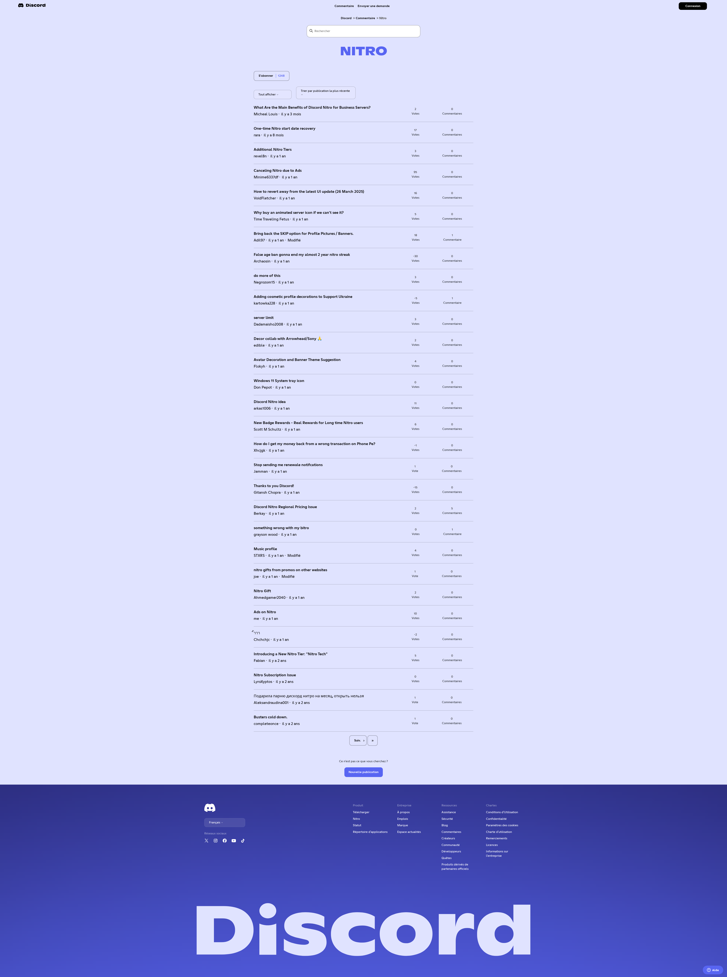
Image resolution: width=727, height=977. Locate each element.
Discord (346, 18)
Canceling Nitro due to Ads (278, 171)
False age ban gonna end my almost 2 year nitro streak (302, 255)
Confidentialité (496, 818)
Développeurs (451, 851)
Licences (492, 845)
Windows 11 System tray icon (279, 381)
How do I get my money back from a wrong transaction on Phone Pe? (314, 444)
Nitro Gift (262, 591)
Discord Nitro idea (270, 402)
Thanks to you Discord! (274, 486)
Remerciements (496, 838)
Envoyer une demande (374, 6)
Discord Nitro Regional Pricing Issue (285, 507)
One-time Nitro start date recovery (284, 128)
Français (215, 822)
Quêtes (447, 858)
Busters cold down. (270, 717)
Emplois (402, 818)
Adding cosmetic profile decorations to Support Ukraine (303, 297)
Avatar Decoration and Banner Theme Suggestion (297, 360)
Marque (402, 825)
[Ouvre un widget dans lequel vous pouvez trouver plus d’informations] (713, 970)
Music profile (265, 549)
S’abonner (266, 75)
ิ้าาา (257, 633)
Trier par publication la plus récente (325, 90)
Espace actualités (409, 831)
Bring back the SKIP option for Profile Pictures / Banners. (303, 234)
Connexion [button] (692, 6)
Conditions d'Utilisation (502, 812)
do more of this (267, 276)
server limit (264, 318)
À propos (403, 812)
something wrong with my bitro (281, 528)
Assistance (449, 812)
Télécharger (361, 812)
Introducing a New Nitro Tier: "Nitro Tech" (291, 654)
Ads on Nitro (265, 612)
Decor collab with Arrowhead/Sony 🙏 (288, 339)
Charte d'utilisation (499, 831)
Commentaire (344, 6)
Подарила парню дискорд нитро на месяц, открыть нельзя (309, 696)
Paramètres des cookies (502, 825)
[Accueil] (31, 6)
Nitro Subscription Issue (275, 675)
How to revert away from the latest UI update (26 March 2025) (309, 192)
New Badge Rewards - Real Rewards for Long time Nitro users (308, 423)
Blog (445, 825)
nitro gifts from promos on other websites (290, 570)
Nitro (356, 818)
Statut (357, 825)
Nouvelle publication (364, 772)
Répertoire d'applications (370, 831)
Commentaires (451, 831)
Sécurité (447, 818)
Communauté (451, 845)
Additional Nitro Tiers (273, 150)
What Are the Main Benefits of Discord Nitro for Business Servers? (312, 107)
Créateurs (448, 838)
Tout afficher (267, 94)
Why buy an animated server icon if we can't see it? (299, 213)
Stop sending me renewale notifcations (288, 465)
